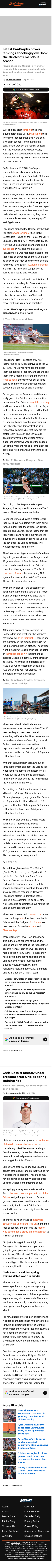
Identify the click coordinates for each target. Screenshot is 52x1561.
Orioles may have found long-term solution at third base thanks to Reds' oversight (26, 1014)
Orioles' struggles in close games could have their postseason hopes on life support (27, 982)
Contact (6, 1511)
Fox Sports (35, 922)
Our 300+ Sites (32, 1511)
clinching (27, 129)
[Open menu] (4, 4)
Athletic (32, 926)
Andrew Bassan (13, 80)
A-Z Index (7, 1536)
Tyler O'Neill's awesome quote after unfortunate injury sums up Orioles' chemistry (25, 992)
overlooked (9, 248)
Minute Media (15, 1543)
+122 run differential (37, 264)
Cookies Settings (33, 1536)
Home (5, 1051)
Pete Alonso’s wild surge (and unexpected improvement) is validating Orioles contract (27, 1003)
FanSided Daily (32, 1516)
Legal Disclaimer (11, 1531)
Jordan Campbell (14, 1093)
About (5, 1506)
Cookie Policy (31, 1526)
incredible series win (16, 653)
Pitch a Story (8, 1521)
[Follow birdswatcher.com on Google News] (45, 1039)
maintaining (35, 133)
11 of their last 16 (27, 638)
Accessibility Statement (36, 1531)
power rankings (20, 233)
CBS (22, 918)
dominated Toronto (13, 573)
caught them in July (39, 402)
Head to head (10, 379)
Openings (29, 1506)
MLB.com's (35, 914)
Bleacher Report (11, 930)
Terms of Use (9, 1526)
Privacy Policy (31, 1521)
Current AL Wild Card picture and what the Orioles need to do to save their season (27, 1025)
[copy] (19, 84)
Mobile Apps (8, 1516)
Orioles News (16, 1051)
